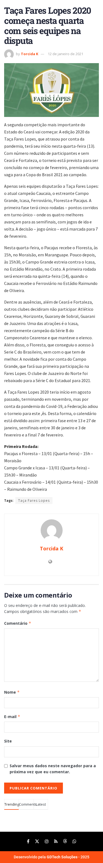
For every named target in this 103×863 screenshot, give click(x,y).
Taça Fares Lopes (34, 500)
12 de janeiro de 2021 (65, 53)
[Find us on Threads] (65, 841)
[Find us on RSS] (56, 841)
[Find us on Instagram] (47, 841)
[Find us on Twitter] (37, 841)
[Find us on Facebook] (28, 841)
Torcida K (29, 53)
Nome (12, 692)
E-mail (12, 716)
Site (8, 741)
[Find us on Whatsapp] (74, 841)
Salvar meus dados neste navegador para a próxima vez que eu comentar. (53, 768)
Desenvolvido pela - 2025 (51, 857)
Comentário (17, 623)
